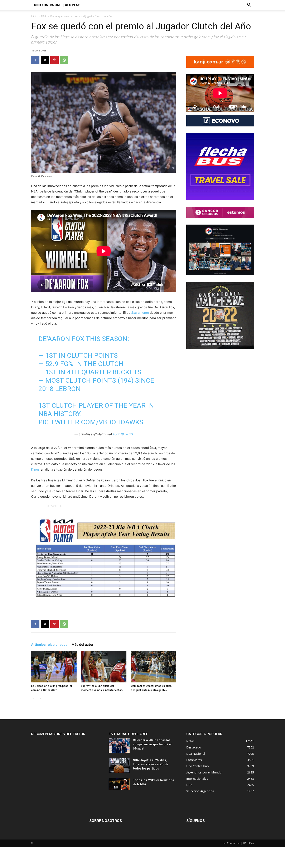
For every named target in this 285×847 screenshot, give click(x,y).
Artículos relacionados (49, 644)
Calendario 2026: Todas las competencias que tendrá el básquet (152, 744)
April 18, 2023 (123, 434)
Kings (35, 469)
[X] (45, 60)
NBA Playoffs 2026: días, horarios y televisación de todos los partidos (150, 764)
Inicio (34, 16)
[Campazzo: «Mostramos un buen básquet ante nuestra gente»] (153, 666)
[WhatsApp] (64, 60)
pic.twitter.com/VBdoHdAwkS (90, 422)
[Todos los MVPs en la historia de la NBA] (119, 784)
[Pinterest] (54, 60)
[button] (249, 5)
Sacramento (140, 313)
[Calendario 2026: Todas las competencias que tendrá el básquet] (119, 745)
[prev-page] (33, 698)
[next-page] (40, 698)
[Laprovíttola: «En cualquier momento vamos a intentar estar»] (103, 666)
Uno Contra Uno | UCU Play (57, 5)
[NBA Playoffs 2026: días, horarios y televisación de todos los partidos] (119, 765)
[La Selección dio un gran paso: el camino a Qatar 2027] (54, 666)
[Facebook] (35, 60)
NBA (43, 16)
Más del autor (82, 644)
